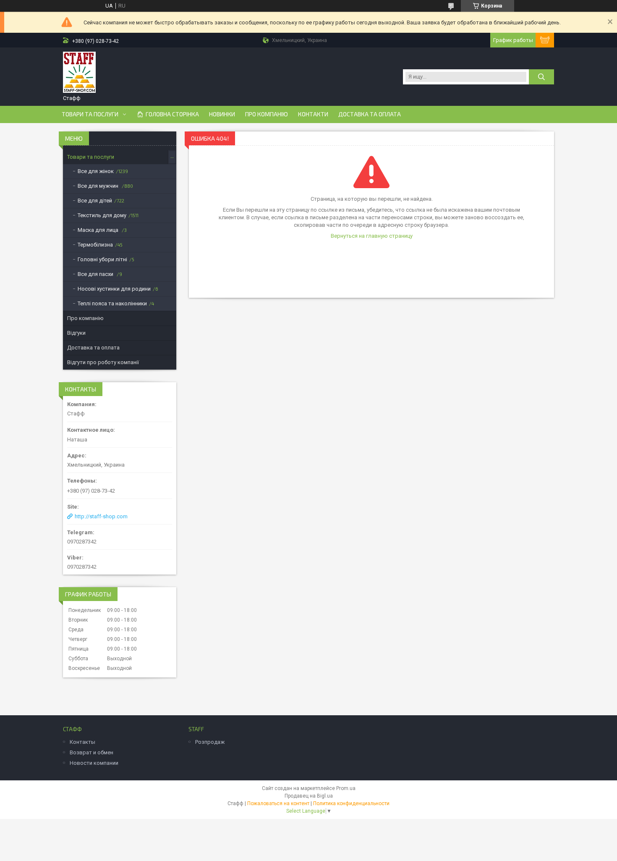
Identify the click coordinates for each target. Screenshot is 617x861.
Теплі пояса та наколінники (112, 303)
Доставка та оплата (369, 114)
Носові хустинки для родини (114, 289)
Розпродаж (210, 742)
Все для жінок (96, 171)
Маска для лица (99, 230)
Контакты (82, 742)
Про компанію (266, 114)
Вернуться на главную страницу (372, 236)
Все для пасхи (96, 274)
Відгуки (76, 333)
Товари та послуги (90, 114)
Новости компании (94, 763)
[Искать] (541, 76)
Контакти (313, 114)
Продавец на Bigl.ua (309, 796)
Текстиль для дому (102, 215)
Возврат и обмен (91, 752)
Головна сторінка (172, 114)
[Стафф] (79, 73)
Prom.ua (346, 788)
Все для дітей (95, 200)
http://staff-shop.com (101, 516)
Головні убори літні (102, 259)
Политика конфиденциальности (351, 803)
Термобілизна (95, 245)
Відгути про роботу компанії (103, 362)
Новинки (222, 114)
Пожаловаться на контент (278, 803)
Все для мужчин (99, 186)
